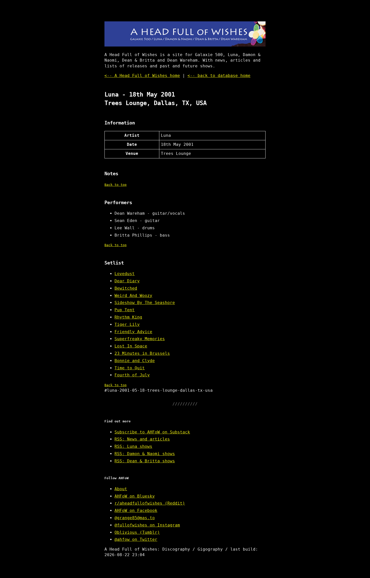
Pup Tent (125, 309)
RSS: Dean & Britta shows (145, 461)
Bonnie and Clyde (135, 360)
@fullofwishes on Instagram (147, 525)
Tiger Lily (127, 324)
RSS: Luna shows (133, 446)
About (121, 488)
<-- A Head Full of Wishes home (142, 75)
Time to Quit (130, 368)
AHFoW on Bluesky (135, 496)
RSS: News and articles (142, 439)
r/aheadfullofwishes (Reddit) (150, 503)
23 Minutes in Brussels (142, 353)
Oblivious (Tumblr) (137, 532)
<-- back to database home (219, 75)
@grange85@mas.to (135, 517)
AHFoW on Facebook (136, 510)
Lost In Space (131, 346)
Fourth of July (132, 375)
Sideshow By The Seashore (145, 302)
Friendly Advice (133, 331)
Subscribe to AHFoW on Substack (152, 432)
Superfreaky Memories (140, 338)
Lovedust (125, 273)
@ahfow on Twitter (136, 539)
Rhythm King (128, 317)
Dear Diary (127, 281)
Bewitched (126, 288)
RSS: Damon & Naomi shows (145, 453)
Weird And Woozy (133, 295)
